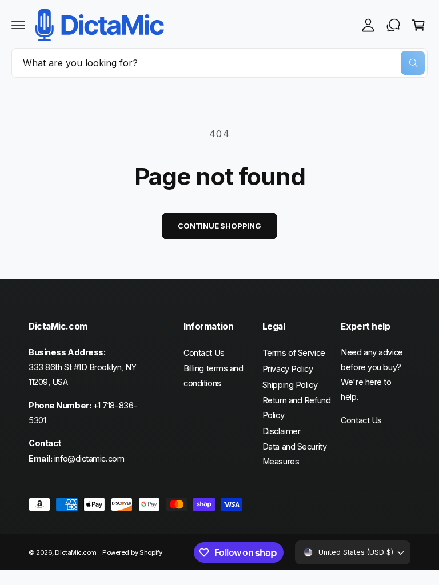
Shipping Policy (289, 385)
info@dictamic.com (89, 458)
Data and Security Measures (294, 454)
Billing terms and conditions (213, 375)
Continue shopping (219, 225)
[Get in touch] (393, 25)
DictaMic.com (76, 552)
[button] (18, 25)
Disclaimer (281, 431)
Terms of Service (293, 353)
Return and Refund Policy (296, 407)
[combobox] (219, 63)
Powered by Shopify (132, 552)
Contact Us (204, 353)
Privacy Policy (287, 369)
